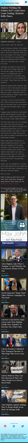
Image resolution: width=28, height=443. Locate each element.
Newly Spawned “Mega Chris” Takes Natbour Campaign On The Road (13, 295)
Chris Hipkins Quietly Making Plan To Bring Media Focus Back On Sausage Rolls (13, 407)
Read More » (5, 275)
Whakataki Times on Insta (9, 184)
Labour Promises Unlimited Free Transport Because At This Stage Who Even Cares (12, 351)
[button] (26, 2)
